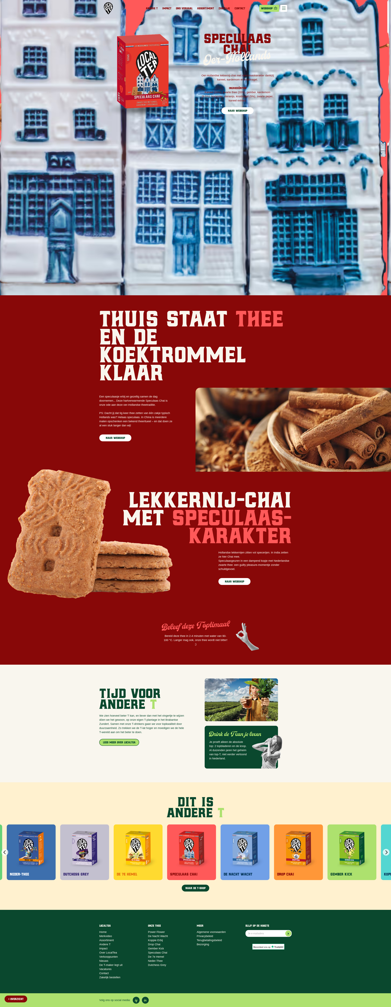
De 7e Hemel (156, 956)
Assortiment (205, 8)
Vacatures (105, 969)
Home (103, 932)
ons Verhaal (184, 8)
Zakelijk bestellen (109, 977)
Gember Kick (156, 948)
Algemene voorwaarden (211, 932)
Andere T (152, 8)
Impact (166, 8)
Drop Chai (154, 944)
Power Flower (156, 932)
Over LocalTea (108, 952)
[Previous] (5, 852)
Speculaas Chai (157, 952)
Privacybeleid (205, 936)
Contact (240, 8)
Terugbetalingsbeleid (209, 940)
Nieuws (103, 960)
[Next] (386, 852)
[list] (195, 852)
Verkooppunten (108, 956)
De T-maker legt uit (110, 965)
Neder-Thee (155, 960)
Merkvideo (105, 936)
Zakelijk (224, 8)
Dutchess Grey (157, 965)
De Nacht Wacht (158, 936)
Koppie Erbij (155, 940)
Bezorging (203, 944)
